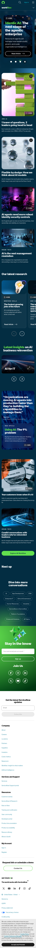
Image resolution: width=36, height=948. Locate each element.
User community (7, 815)
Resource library (7, 832)
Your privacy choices (11, 913)
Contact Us (18, 869)
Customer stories (7, 797)
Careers (4, 735)
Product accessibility (8, 828)
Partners (4, 744)
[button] (20, 2)
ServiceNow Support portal (10, 786)
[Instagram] (24, 889)
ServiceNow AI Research (9, 801)
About (3, 730)
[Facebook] (19, 889)
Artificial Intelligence (8, 770)
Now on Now (6, 806)
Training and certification (9, 810)
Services (4, 781)
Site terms (5, 899)
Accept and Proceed (18, 945)
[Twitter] (4, 889)
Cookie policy (6, 917)
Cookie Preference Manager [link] (13, 936)
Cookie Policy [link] (24, 934)
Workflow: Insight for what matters (12, 766)
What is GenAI (6, 837)
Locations (5, 739)
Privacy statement (7, 908)
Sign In (4, 848)
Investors (4, 753)
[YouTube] (9, 889)
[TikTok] (30, 889)
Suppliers (5, 748)
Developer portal (7, 819)
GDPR (3, 904)
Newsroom (5, 761)
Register (4, 853)
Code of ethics (6, 757)
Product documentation (9, 824)
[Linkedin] (15, 889)
